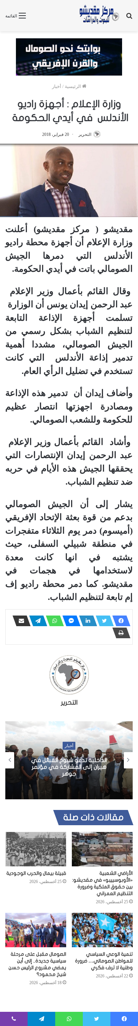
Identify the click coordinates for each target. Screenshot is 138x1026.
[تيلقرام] (36, 621)
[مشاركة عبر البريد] (19, 621)
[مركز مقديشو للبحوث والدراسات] (99, 15)
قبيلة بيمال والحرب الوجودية (36, 873)
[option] (69, 760)
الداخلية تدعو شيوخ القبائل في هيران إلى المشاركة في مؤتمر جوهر (69, 766)
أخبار (56, 86)
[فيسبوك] (119, 621)
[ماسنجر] (69, 621)
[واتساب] (53, 621)
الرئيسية (73, 86)
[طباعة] (119, 633)
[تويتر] (103, 621)
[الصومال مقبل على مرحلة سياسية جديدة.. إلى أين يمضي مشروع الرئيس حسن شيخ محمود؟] (35, 930)
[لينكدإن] (86, 621)
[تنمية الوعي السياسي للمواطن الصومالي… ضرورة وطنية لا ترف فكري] (102, 930)
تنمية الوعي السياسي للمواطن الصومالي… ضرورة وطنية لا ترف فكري (104, 960)
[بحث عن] (129, 18)
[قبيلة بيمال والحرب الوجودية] (35, 849)
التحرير (85, 134)
